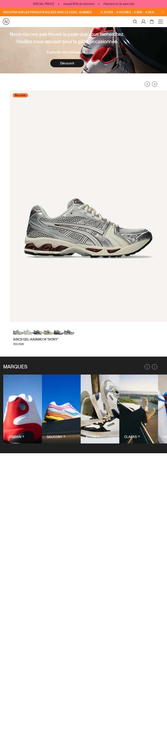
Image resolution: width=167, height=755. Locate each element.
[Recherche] (135, 21)
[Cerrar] (162, 12)
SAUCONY (54, 437)
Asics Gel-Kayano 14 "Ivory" (35, 339)
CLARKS (130, 437)
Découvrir (67, 63)
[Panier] (152, 21)
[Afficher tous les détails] (22, 409)
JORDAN (14, 437)
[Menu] (161, 21)
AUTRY (91, 437)
